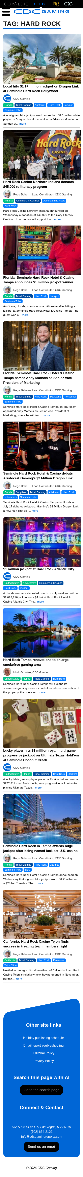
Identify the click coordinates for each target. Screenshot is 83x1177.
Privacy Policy (43, 1061)
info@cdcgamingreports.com (41, 1136)
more (22, 123)
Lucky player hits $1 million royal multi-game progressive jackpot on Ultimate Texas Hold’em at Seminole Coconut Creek (41, 755)
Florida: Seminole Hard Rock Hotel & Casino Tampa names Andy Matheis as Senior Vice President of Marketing (38, 378)
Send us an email (42, 1146)
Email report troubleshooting (43, 1045)
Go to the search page (41, 1090)
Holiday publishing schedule (43, 1038)
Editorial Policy (43, 1053)
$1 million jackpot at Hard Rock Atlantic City (38, 569)
